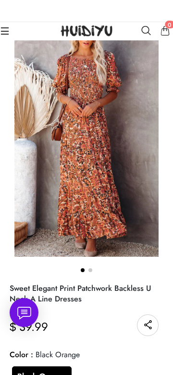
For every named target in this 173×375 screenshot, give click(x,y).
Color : (45, 354)
